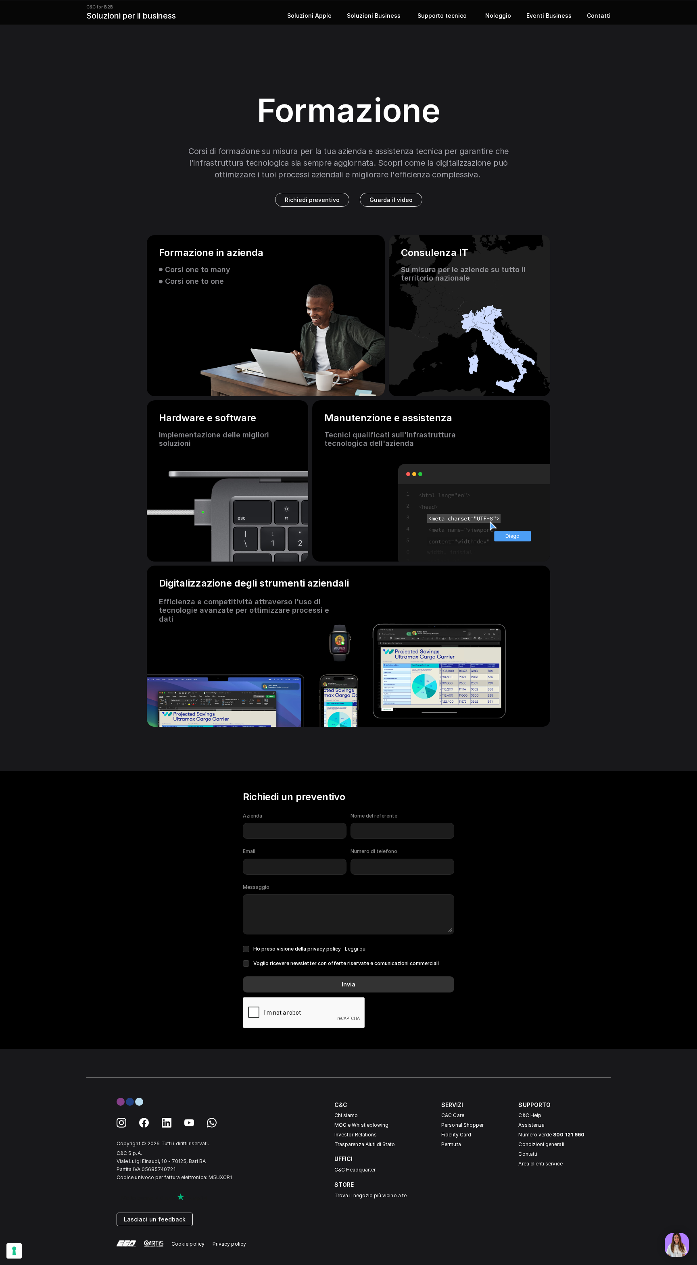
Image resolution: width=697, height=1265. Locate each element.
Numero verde (551, 1135)
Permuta (451, 1144)
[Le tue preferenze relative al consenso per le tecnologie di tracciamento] (14, 1251)
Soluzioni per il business (131, 16)
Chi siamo (346, 1115)
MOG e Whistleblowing (361, 1125)
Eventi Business (549, 15)
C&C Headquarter (355, 1170)
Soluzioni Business (374, 15)
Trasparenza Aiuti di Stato (364, 1144)
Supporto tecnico (441, 15)
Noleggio (496, 15)
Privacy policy (229, 1244)
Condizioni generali (541, 1144)
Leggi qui (356, 949)
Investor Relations (355, 1135)
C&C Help (529, 1115)
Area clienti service (540, 1164)
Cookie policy (188, 1244)
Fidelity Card (456, 1135)
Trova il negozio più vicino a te (370, 1195)
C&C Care (452, 1115)
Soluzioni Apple (309, 15)
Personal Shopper (462, 1125)
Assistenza (531, 1125)
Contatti (599, 15)
